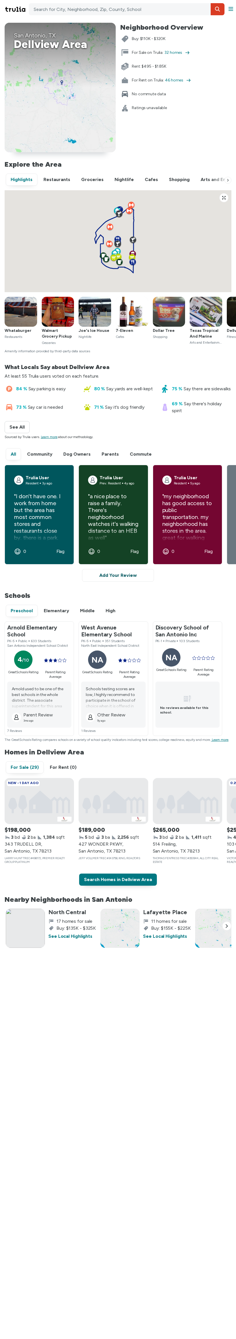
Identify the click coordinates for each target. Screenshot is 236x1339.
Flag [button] (60, 551)
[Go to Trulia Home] (16, 9)
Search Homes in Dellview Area (118, 879)
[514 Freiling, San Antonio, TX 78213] (187, 801)
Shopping (179, 179)
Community (39, 454)
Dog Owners (77, 454)
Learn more (49, 437)
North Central (67, 912)
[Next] (227, 180)
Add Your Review (118, 575)
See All (19, 427)
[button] (217, 9)
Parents (110, 454)
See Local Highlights (70, 936)
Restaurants (56, 179)
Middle (87, 610)
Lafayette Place (165, 912)
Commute (141, 454)
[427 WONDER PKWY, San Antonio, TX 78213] (113, 801)
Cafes (151, 179)
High (110, 610)
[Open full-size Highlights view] (224, 197)
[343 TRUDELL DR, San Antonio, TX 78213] (39, 801)
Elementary (56, 610)
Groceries (92, 179)
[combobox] (126, 9)
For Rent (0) (63, 767)
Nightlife (124, 179)
